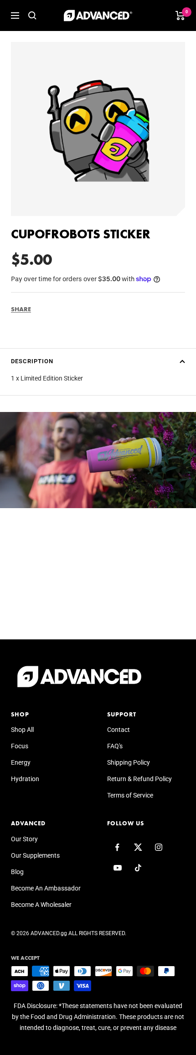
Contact (118, 729)
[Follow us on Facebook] (117, 847)
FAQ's (115, 746)
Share (21, 309)
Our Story (24, 839)
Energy (21, 762)
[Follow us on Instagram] (158, 847)
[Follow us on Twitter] (138, 847)
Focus (19, 746)
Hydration (25, 778)
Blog (17, 871)
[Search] (32, 15)
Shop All (22, 729)
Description (32, 361)
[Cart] (180, 15)
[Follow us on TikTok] (138, 868)
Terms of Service (130, 795)
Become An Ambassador (46, 888)
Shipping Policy (128, 762)
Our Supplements (35, 855)
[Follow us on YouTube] (117, 868)
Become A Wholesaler (41, 904)
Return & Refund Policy (139, 778)
